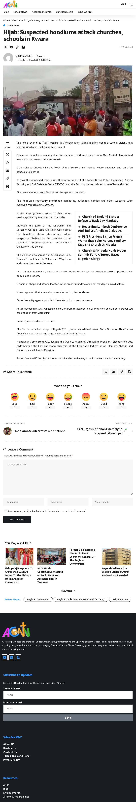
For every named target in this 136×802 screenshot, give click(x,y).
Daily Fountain (120, 599)
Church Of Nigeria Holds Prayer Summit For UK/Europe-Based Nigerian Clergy (102, 255)
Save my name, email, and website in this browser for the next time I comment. (46, 511)
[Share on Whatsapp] (7, 163)
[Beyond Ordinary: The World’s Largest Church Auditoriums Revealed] (116, 556)
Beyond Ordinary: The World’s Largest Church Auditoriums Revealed (115, 572)
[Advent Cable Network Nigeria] (11, 4)
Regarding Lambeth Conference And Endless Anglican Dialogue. (102, 229)
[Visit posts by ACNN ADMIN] (8, 58)
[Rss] (18, 657)
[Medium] (11, 657)
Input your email (13, 702)
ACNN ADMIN (24, 56)
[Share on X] (5, 47)
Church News (12, 25)
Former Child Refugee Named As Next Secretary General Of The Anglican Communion (82, 556)
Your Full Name (12, 688)
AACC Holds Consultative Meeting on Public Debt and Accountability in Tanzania (50, 575)
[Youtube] (5, 657)
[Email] (11, 47)
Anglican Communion (38, 599)
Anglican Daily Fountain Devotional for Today (81, 599)
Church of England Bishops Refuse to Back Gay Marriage (98, 219)
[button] (117, 4)
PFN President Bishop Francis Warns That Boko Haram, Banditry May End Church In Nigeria (102, 241)
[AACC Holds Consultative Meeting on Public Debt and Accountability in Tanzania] (51, 556)
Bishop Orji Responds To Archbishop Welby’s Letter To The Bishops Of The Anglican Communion (19, 575)
